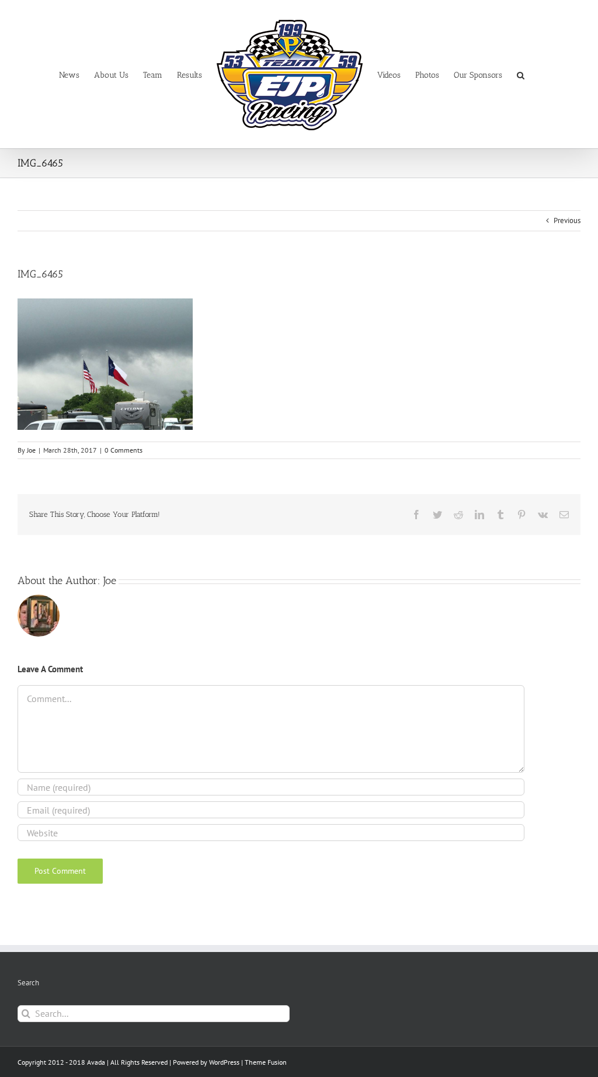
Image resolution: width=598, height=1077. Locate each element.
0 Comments (123, 450)
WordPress (224, 1062)
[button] (520, 74)
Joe (31, 450)
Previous (567, 220)
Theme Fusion (266, 1062)
